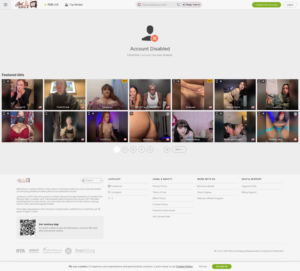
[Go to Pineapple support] (68, 251)
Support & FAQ (249, 186)
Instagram (116, 192)
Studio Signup (204, 192)
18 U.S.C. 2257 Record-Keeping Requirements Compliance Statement (248, 251)
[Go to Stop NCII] (85, 251)
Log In (290, 4)
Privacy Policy (160, 186)
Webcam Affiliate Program (210, 198)
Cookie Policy (184, 266)
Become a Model (205, 186)
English (89, 180)
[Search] (178, 4)
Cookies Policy (160, 204)
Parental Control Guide (164, 210)
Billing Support (249, 192)
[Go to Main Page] (26, 4)
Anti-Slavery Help (161, 216)
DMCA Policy (159, 198)
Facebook (116, 186)
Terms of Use (159, 192)
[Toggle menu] (5, 4)
